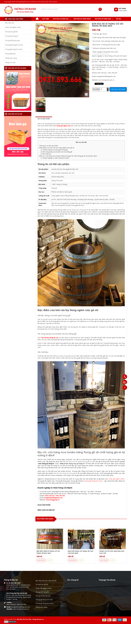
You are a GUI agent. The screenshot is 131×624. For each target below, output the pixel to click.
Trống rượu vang (11, 58)
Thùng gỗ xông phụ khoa (14, 45)
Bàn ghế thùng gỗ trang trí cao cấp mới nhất (80, 552)
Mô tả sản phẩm (44, 119)
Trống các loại (10, 62)
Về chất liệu (46, 154)
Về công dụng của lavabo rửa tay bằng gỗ (57, 152)
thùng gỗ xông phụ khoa (93, 481)
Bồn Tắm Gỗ (9, 23)
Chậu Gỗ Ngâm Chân (13, 27)
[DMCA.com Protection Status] (10, 621)
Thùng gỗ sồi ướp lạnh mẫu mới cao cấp (111, 552)
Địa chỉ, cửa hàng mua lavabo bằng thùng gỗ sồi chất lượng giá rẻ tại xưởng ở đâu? (68, 156)
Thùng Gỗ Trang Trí (11, 36)
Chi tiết (49, 560)
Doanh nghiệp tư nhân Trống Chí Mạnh (55, 158)
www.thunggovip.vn (52, 500)
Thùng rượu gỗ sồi (11, 32)
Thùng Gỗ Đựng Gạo (12, 40)
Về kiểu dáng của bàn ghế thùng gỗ (54, 150)
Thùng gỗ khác (10, 54)
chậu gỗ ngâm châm (116, 479)
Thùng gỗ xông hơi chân (13, 49)
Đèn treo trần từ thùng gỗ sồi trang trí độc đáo (48, 552)
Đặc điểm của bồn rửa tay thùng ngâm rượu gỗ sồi (57, 148)
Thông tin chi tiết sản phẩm (48, 146)
